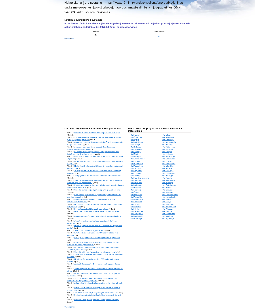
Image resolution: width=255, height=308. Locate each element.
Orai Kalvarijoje (168, 204)
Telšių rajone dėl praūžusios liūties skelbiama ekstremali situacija (97, 175)
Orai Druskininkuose (138, 159)
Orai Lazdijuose (136, 202)
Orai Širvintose (136, 187)
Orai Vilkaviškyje (168, 166)
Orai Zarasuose (136, 182)
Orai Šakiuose (167, 190)
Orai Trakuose (167, 199)
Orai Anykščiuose (168, 173)
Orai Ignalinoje (167, 192)
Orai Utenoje (135, 144)
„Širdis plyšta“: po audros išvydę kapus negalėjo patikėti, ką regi (97, 264)
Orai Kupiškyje (167, 182)
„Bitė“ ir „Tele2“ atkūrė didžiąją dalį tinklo (89, 230)
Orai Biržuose (135, 161)
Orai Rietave (135, 204)
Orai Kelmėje (167, 178)
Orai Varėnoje (136, 175)
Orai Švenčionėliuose (170, 194)
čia (159, 36)
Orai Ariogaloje (167, 209)
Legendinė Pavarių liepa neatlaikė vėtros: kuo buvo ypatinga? (96, 211)
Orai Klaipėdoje (168, 137)
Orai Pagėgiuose (137, 211)
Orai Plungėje (136, 151)
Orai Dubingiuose (137, 213)
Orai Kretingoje (167, 154)
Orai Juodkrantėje (137, 216)
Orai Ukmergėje (136, 149)
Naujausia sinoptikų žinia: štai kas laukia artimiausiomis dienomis (98, 295)
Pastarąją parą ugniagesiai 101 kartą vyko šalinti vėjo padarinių (97, 237)
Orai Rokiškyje (167, 161)
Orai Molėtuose (136, 185)
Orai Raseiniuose (137, 166)
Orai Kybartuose (136, 194)
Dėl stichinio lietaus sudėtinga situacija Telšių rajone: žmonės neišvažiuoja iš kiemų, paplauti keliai (93, 243)
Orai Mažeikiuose (137, 142)
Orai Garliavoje (136, 168)
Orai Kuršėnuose (137, 163)
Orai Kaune (135, 135)
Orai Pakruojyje (136, 197)
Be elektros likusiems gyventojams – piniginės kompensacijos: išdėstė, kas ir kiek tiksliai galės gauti (93, 152)
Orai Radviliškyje (168, 156)
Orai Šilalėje (135, 192)
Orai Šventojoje (136, 218)
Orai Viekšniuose (168, 213)
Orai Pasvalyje (136, 180)
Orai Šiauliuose (136, 137)
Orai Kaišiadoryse (168, 180)
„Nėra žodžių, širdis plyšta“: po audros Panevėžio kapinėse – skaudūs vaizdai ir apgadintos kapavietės (92, 279)
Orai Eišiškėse (136, 206)
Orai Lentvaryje (167, 171)
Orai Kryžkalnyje (168, 218)
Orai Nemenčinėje (169, 197)
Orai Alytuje (135, 139)
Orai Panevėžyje (168, 139)
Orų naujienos (69, 307)
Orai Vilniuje (166, 135)
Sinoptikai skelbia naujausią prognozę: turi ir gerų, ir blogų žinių (97, 190)
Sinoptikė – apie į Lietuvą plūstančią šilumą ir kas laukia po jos (96, 299)
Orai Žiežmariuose (169, 206)
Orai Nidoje (135, 209)
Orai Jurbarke (167, 168)
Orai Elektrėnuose (168, 163)
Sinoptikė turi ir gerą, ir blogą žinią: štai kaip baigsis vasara (95, 252)
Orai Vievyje (166, 202)
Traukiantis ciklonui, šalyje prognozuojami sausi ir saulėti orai (96, 292)
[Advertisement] (84, 79)
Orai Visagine (167, 151)
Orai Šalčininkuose (169, 185)
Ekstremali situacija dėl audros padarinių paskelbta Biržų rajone (97, 132)
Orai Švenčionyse (137, 199)
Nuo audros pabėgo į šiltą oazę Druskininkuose (91, 209)
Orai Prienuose (136, 173)
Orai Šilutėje (135, 154)
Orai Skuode (166, 187)
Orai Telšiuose (136, 147)
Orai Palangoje (136, 156)
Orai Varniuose (167, 216)
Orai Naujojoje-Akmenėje (140, 178)
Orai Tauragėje (167, 149)
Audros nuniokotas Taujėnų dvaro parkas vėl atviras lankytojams (97, 216)
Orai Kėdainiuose (168, 147)
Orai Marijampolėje (169, 142)
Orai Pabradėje (136, 190)
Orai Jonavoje (167, 144)
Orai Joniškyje (167, 175)
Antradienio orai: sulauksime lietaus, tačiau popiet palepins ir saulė (98, 283)
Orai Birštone (167, 211)
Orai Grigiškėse (136, 171)
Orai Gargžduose (168, 159)
